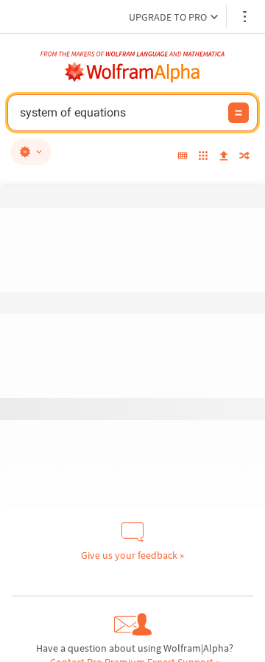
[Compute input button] (238, 112)
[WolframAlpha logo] (132, 72)
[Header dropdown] (245, 16)
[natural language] (31, 152)
